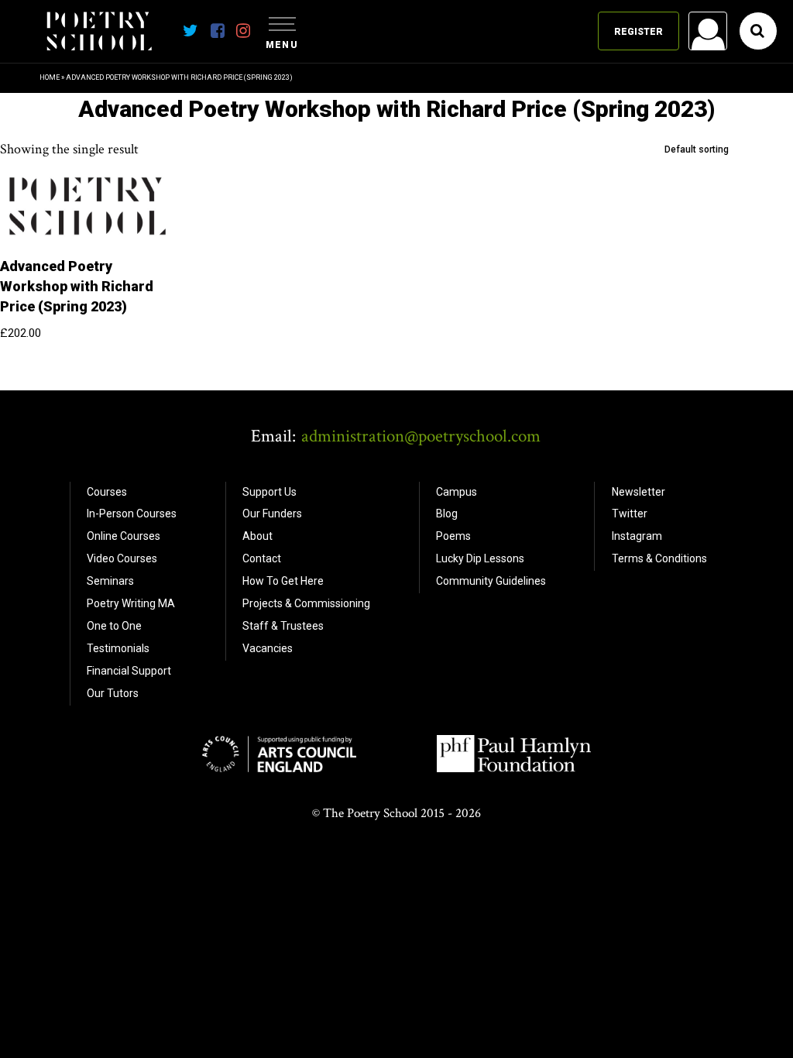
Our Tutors (113, 693)
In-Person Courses (132, 513)
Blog (447, 513)
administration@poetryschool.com (421, 436)
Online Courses (123, 536)
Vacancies (267, 648)
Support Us (269, 492)
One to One (114, 626)
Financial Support (129, 671)
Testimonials (118, 648)
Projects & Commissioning (306, 603)
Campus (456, 492)
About (257, 536)
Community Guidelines (491, 581)
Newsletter (638, 492)
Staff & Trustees (283, 626)
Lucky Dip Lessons (480, 558)
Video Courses (122, 558)
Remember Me (583, 229)
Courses (107, 492)
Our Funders (272, 513)
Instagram (637, 536)
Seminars (110, 581)
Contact (261, 558)
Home (49, 77)
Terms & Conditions (659, 558)
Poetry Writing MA (131, 603)
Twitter (629, 513)
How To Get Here (283, 581)
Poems (453, 536)
